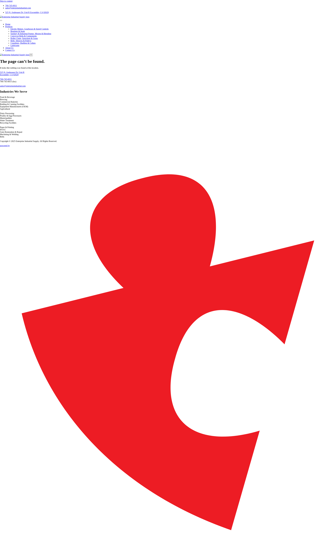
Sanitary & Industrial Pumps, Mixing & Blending (30, 34)
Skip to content (6, 1)
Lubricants (14, 45)
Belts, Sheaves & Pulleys (20, 41)
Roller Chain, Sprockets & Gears (24, 38)
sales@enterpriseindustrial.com (13, 86)
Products (8, 26)
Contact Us (10, 50)
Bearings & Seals (17, 31)
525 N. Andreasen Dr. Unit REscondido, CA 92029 (12, 73)
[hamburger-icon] (1, 20)
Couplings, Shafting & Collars (23, 43)
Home (7, 24)
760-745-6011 (6, 79)
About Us (9, 48)
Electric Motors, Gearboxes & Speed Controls (29, 29)
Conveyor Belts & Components (23, 36)
